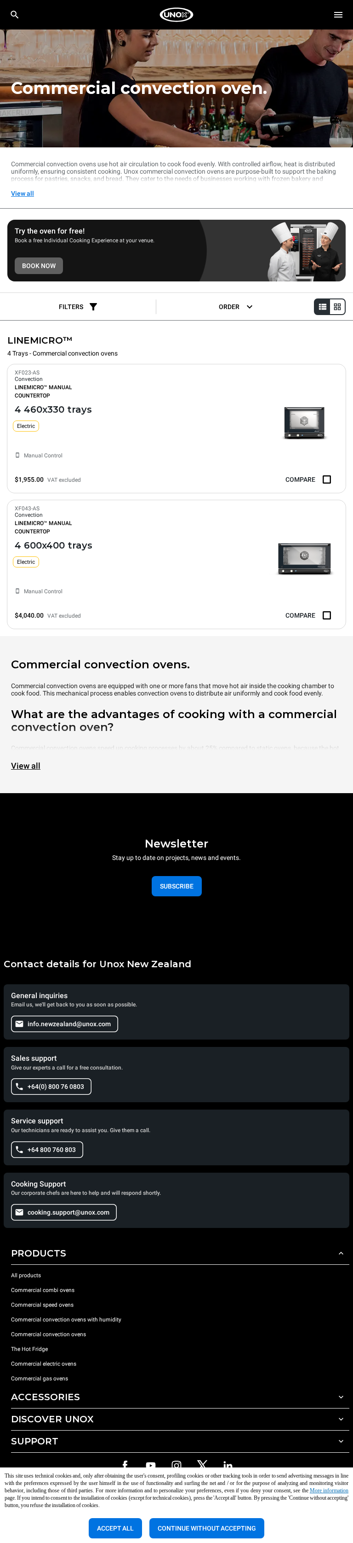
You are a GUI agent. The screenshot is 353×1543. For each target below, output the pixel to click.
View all (22, 193)
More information (329, 1490)
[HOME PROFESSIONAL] (176, 15)
